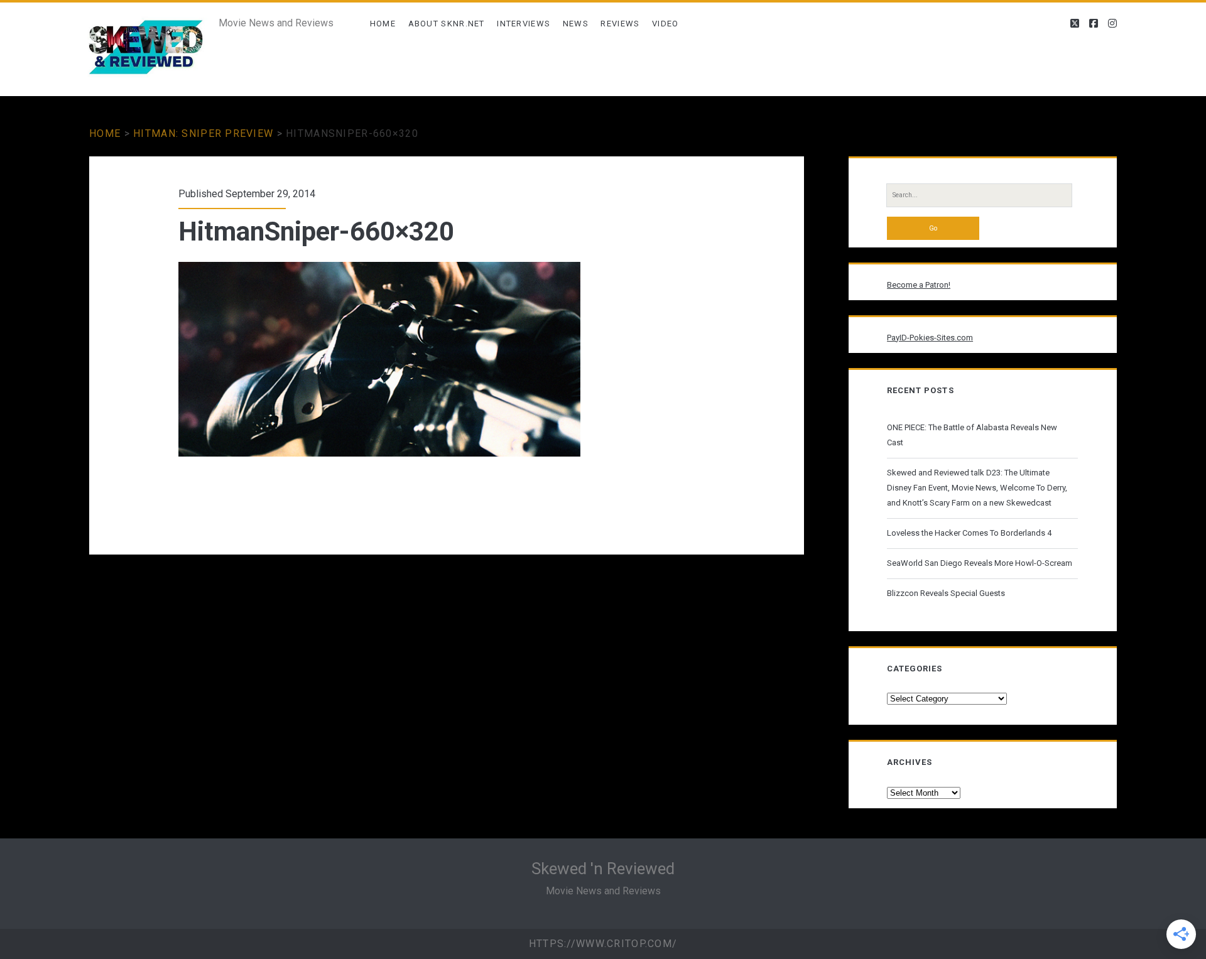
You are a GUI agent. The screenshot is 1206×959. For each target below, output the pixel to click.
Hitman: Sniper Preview (203, 133)
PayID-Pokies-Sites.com (930, 337)
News (576, 23)
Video (665, 23)
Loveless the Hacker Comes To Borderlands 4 (969, 533)
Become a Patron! (918, 285)
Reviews (619, 23)
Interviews (523, 23)
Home (383, 23)
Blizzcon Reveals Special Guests (946, 593)
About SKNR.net (446, 23)
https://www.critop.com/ (603, 944)
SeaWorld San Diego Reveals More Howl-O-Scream (979, 563)
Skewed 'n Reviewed (603, 868)
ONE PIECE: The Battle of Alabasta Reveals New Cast (972, 435)
